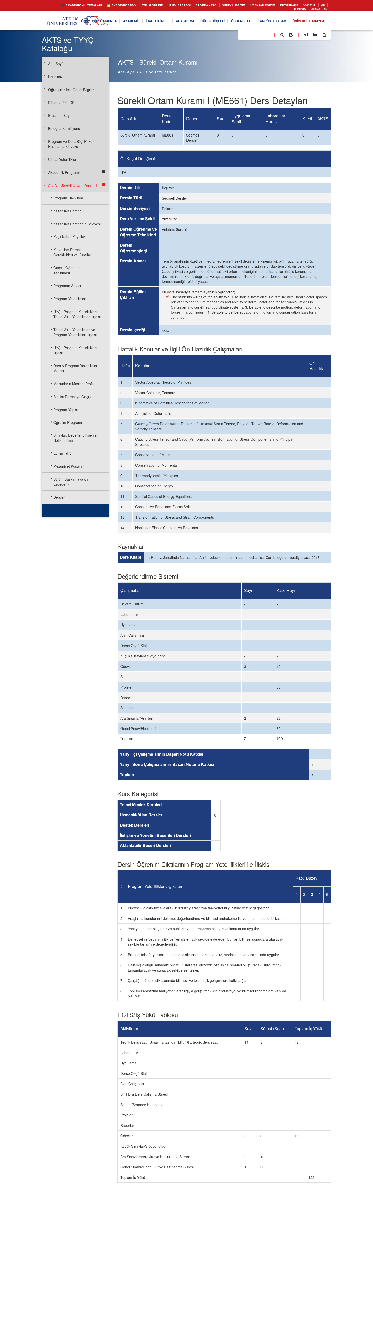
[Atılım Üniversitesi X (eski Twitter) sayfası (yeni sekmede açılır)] (248, 36)
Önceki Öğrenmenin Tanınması (69, 270)
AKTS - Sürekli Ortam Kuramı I (72, 185)
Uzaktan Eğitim (284, 5)
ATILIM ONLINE (158, 5)
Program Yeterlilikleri (69, 298)
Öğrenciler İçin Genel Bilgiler (71, 89)
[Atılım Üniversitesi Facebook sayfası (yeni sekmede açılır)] (243, 36)
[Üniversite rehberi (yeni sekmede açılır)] (291, 36)
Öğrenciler (230, 22)
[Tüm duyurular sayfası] (306, 36)
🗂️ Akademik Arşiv (123, 5)
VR (280, 10)
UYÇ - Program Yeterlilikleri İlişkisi (75, 350)
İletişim (295, 10)
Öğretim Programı (67, 422)
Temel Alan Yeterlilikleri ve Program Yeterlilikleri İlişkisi (75, 332)
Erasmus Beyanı (61, 115)
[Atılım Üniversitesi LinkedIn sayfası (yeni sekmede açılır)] (255, 36)
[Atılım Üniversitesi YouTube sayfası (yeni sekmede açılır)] (268, 36)
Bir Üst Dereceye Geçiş (72, 396)
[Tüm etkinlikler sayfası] (324, 36)
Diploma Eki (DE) (62, 102)
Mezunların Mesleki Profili (73, 383)
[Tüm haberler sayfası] (315, 36)
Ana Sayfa (126, 71)
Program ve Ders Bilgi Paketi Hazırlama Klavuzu (71, 144)
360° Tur (266, 10)
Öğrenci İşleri (197, 22)
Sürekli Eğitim (251, 5)
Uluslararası (189, 5)
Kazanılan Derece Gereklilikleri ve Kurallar (72, 252)
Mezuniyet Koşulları (68, 466)
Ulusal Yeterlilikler (62, 159)
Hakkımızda (57, 76)
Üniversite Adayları (307, 22)
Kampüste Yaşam (264, 22)
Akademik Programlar (65, 172)
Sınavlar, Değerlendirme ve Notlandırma (75, 438)
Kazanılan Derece (67, 210)
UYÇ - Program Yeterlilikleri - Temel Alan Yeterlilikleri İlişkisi (77, 314)
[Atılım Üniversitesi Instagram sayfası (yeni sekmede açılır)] (262, 36)
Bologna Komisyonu (64, 128)
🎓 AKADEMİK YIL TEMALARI (76, 5)
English (319, 10)
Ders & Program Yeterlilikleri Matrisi (75, 368)
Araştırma (166, 22)
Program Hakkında (68, 197)
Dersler (59, 497)
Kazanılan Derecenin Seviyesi (77, 223)
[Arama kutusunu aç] (282, 36)
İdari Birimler (136, 22)
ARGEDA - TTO (219, 5)
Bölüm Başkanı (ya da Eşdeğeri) (70, 482)
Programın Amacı (67, 285)
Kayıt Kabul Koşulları (69, 236)
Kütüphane (314, 5)
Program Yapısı (65, 409)
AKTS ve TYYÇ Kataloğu (159, 71)
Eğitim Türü (62, 453)
